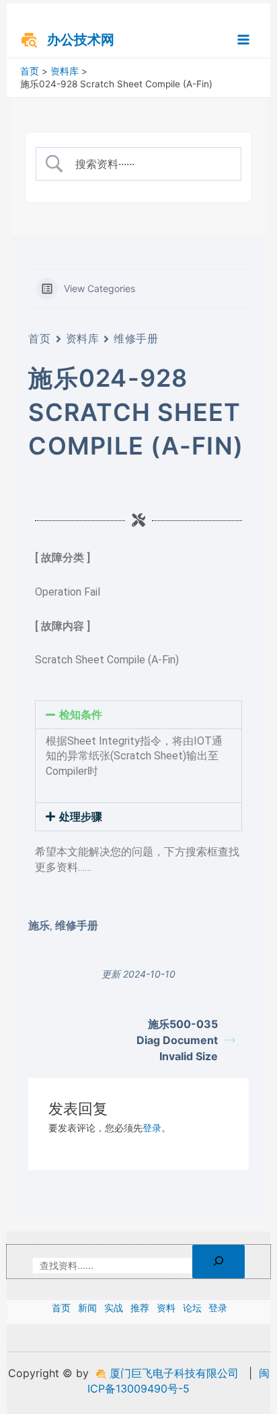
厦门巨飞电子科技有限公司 (172, 1373)
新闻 (87, 1308)
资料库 (83, 338)
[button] (138, 714)
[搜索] (218, 1262)
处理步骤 (80, 816)
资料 (166, 1308)
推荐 (139, 1308)
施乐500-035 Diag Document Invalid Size (177, 1040)
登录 (152, 1128)
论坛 (192, 1308)
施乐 (39, 925)
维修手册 (136, 338)
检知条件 (80, 714)
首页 (39, 338)
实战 (113, 1308)
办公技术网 (80, 40)
